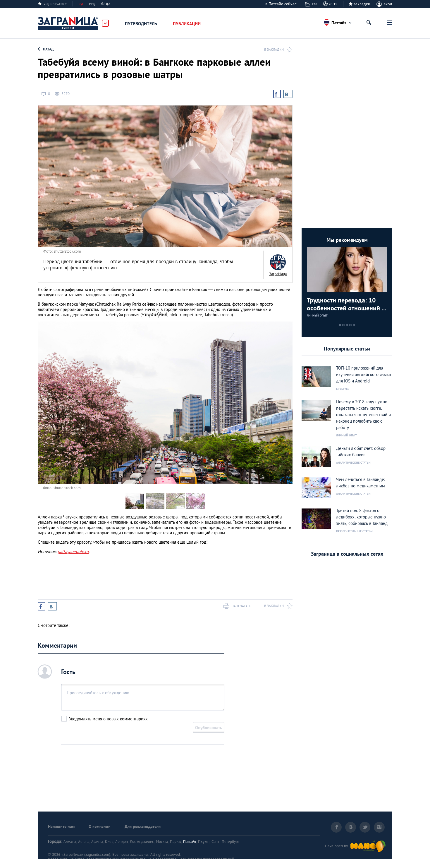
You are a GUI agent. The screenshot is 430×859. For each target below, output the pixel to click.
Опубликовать (208, 727)
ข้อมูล (106, 3)
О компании (100, 826)
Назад (48, 49)
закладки (362, 3)
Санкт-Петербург (225, 841)
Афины (97, 841)
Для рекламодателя (143, 826)
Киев (109, 841)
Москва (162, 841)
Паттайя (189, 841)
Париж (175, 841)
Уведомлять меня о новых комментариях (108, 719)
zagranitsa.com (56, 3)
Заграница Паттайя (68, 23)
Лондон (121, 841)
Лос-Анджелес (142, 841)
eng (92, 3)
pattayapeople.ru (73, 551)
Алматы (69, 841)
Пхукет (203, 841)
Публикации (187, 23)
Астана (83, 841)
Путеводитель (141, 23)
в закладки (274, 49)
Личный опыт (317, 315)
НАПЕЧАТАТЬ (241, 606)
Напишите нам (61, 826)
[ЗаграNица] (278, 262)
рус (81, 3)
